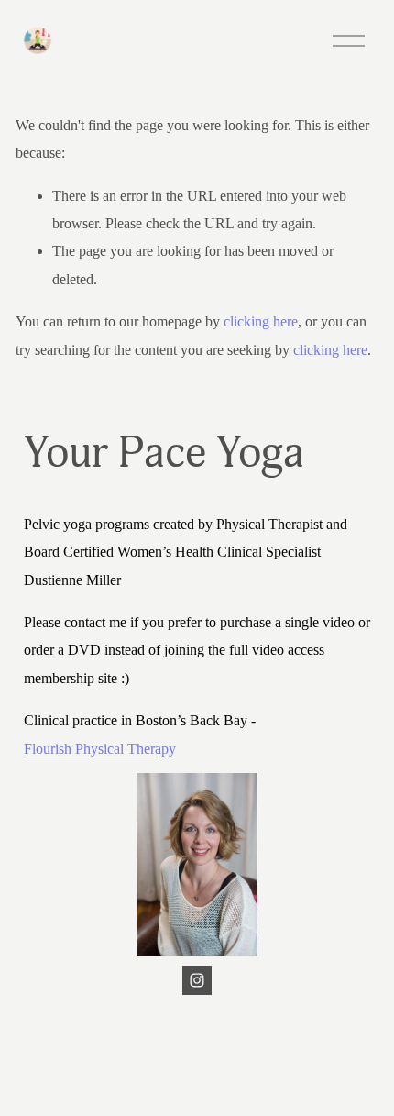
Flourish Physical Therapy (100, 749)
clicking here (261, 321)
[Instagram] (197, 980)
